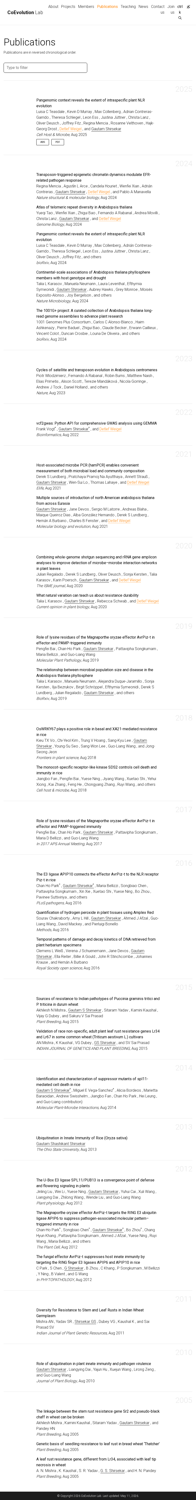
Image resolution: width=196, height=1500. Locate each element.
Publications (108, 6)
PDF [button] (57, 142)
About (53, 6)
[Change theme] (187, 5)
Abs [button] (42, 142)
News (143, 6)
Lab (25, 12)
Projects (68, 6)
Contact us (157, 9)
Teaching (128, 6)
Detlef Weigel (71, 129)
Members (86, 6)
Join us (170, 9)
